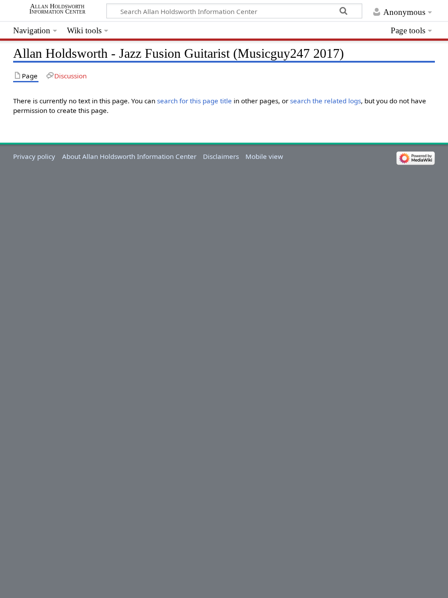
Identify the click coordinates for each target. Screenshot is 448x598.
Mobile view (264, 156)
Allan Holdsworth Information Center (57, 9)
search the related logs (325, 100)
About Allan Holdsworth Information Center (129, 156)
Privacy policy (34, 156)
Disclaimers (221, 156)
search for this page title (194, 100)
